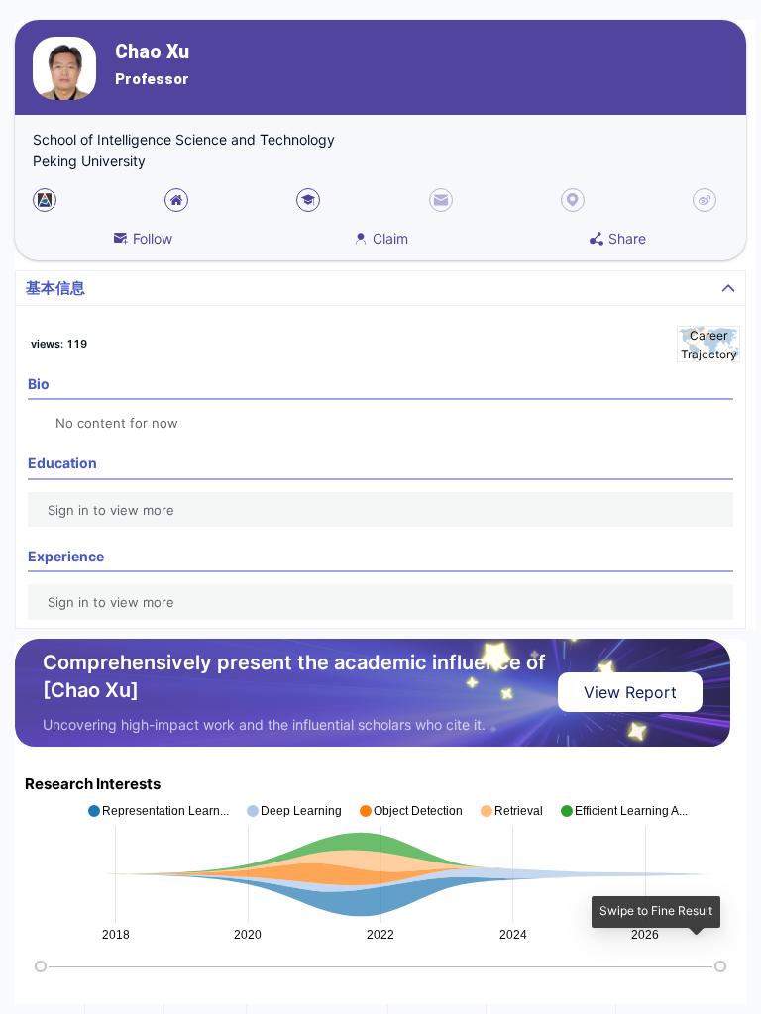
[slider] (41, 966)
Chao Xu (152, 52)
